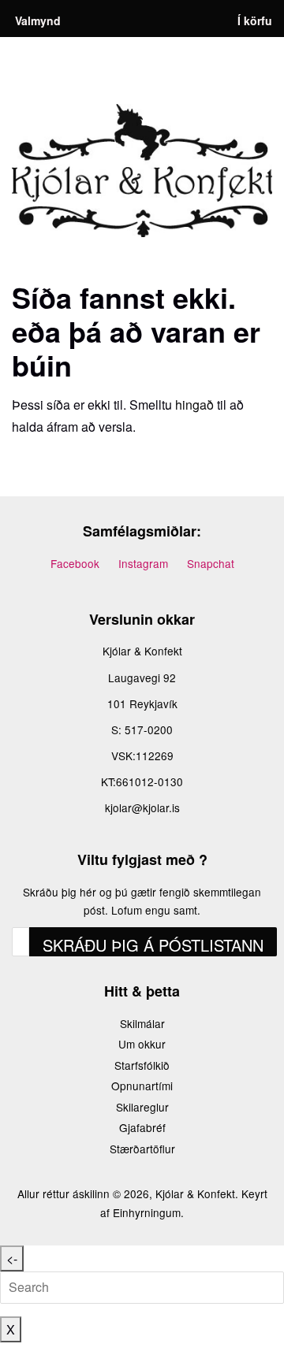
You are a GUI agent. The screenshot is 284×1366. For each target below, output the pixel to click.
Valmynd (38, 20)
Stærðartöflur (142, 1148)
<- (11, 1258)
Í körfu (254, 20)
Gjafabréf (142, 1127)
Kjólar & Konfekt (195, 1193)
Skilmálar (142, 1023)
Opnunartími (142, 1085)
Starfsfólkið (142, 1065)
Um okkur (142, 1044)
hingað (194, 404)
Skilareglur (142, 1107)
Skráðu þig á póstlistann (153, 945)
